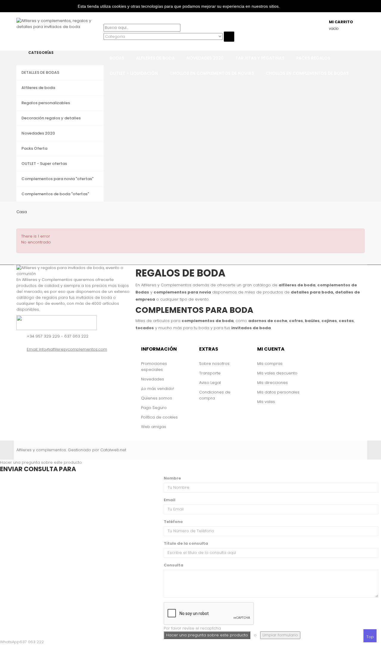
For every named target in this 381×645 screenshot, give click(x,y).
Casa (21, 212)
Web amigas (153, 427)
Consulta (173, 565)
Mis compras (269, 363)
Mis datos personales (278, 392)
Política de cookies (159, 417)
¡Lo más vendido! (157, 388)
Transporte (210, 373)
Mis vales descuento (277, 373)
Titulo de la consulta (186, 543)
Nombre (172, 478)
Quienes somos (156, 398)
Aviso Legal (210, 382)
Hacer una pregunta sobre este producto (41, 462)
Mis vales (266, 402)
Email (169, 500)
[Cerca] (105, 44)
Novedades (152, 379)
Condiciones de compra (214, 395)
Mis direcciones (272, 382)
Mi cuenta (271, 349)
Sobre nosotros (214, 363)
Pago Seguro (154, 407)
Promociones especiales (154, 366)
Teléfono (173, 521)
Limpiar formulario (280, 635)
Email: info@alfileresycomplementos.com (67, 349)
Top (370, 637)
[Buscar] (105, 21)
